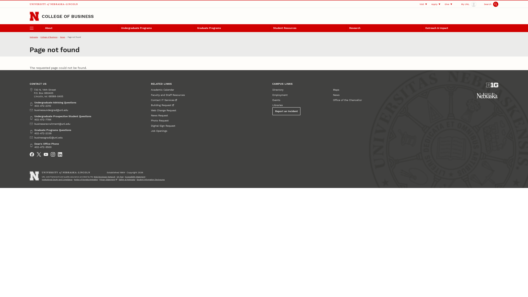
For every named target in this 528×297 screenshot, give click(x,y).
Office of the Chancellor (347, 100)
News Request (159, 115)
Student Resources (284, 28)
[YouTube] (46, 154)
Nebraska (34, 37)
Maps (336, 89)
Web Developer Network (104, 177)
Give (447, 4)
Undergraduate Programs (136, 28)
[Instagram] (53, 154)
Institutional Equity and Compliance (57, 180)
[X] (39, 154)
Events (276, 100)
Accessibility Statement (135, 177)
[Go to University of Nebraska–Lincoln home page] (34, 16)
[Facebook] (32, 154)
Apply (434, 4)
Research (354, 28)
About (48, 28)
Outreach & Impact (436, 28)
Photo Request (160, 120)
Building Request (161, 105)
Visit (422, 4)
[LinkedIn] (60, 154)
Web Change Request (163, 110)
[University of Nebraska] (487, 95)
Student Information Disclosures (151, 180)
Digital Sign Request (163, 125)
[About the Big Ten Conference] (492, 85)
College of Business (68, 16)
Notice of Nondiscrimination (86, 180)
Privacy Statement (107, 180)
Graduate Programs (209, 28)
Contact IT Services (162, 100)
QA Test (120, 177)
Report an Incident (286, 111)
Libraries (277, 105)
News (62, 37)
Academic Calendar (162, 89)
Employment (280, 95)
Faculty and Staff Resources (168, 95)
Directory (277, 89)
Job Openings (159, 130)
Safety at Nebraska (127, 180)
